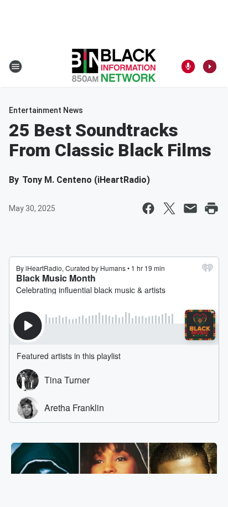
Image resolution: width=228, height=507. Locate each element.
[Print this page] (211, 208)
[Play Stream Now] (209, 66)
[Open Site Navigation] (15, 66)
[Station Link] (114, 66)
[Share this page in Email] (190, 208)
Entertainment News (46, 110)
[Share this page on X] (169, 208)
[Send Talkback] (188, 66)
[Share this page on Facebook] (148, 208)
